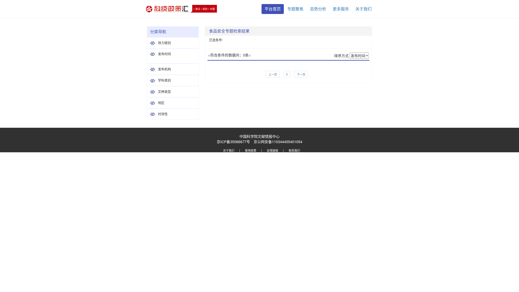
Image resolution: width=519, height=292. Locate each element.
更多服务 (341, 9)
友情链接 (272, 150)
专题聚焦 (295, 9)
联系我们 (294, 150)
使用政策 (250, 150)
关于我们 (363, 9)
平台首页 (273, 9)
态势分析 (318, 9)
